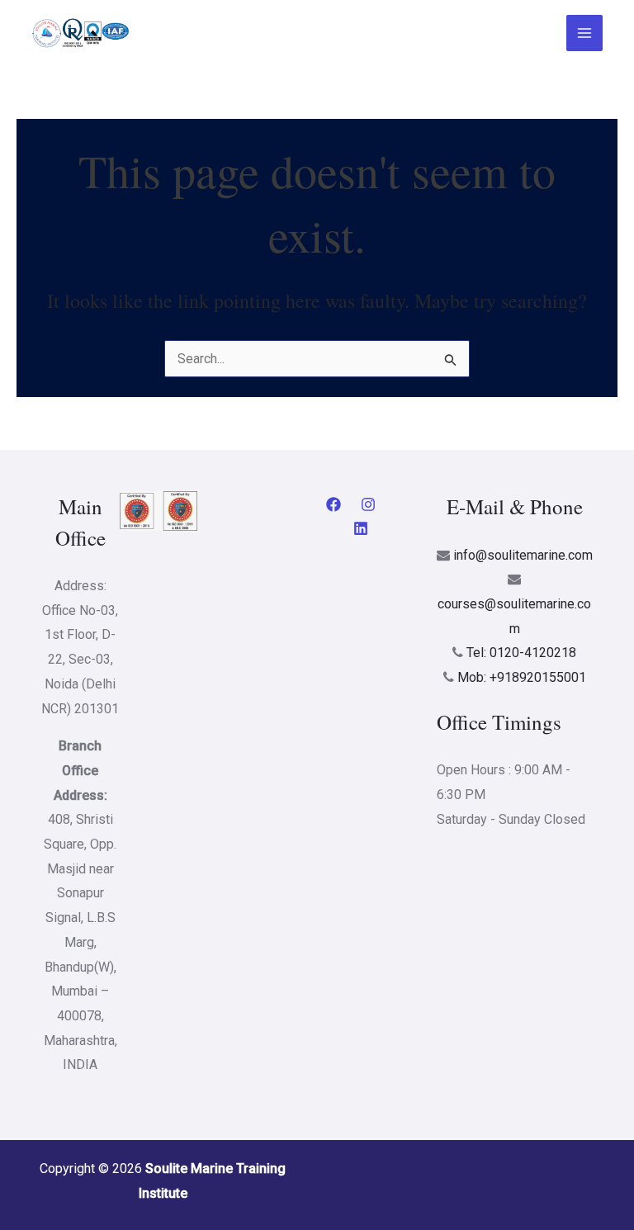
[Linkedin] (360, 528)
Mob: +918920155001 (521, 677)
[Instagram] (368, 504)
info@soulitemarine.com (523, 555)
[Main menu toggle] (584, 33)
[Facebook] (333, 504)
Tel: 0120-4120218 (521, 652)
